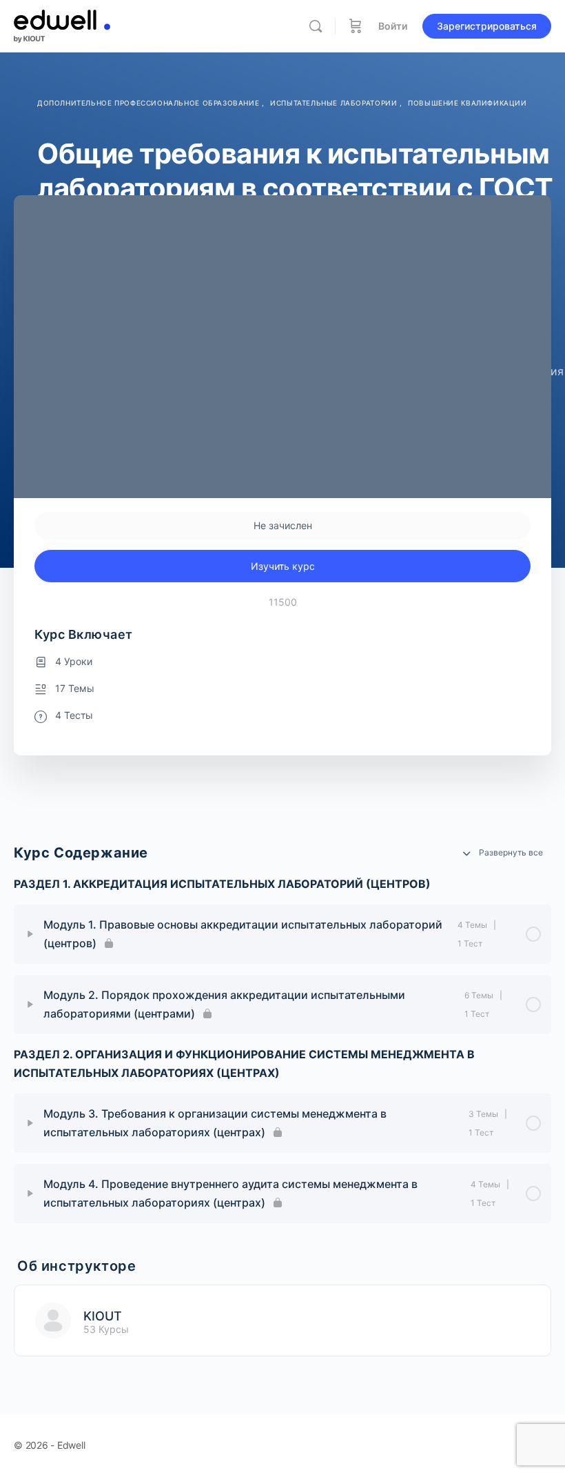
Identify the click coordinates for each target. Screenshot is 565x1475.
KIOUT (102, 1316)
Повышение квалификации (467, 103)
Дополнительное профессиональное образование (149, 103)
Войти (392, 26)
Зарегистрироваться (487, 26)
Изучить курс (283, 566)
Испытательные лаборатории (335, 103)
